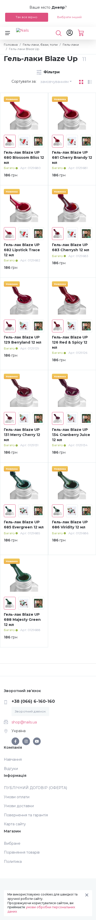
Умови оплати (16, 797)
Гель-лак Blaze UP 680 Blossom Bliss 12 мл (24, 157)
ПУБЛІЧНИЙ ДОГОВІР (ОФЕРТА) (35, 787)
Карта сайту (15, 824)
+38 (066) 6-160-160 (33, 701)
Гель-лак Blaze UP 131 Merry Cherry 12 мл (22, 434)
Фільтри (51, 72)
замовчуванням (54, 81)
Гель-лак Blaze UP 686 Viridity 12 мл (70, 524)
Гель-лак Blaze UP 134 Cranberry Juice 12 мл (71, 434)
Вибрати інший (69, 17)
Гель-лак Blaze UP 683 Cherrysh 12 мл (70, 247)
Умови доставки (19, 806)
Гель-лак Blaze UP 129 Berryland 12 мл (22, 340)
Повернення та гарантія (26, 815)
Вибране (12, 843)
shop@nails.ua (24, 722)
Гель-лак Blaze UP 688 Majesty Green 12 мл (22, 619)
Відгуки (11, 768)
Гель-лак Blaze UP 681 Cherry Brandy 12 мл (72, 157)
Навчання (13, 759)
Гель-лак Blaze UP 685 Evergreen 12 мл (24, 524)
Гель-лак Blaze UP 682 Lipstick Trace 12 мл (22, 250)
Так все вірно (26, 17)
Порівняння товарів (22, 852)
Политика (13, 861)
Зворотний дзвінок (30, 711)
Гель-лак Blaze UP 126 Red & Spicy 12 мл (70, 342)
